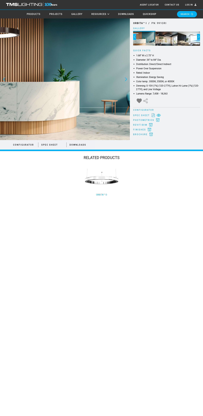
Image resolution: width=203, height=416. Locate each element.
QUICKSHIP (149, 14)
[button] (134, 37)
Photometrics (143, 120)
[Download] (153, 115)
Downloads (78, 145)
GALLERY (76, 14)
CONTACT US (172, 5)
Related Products (101, 158)
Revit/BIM (140, 125)
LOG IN (189, 5)
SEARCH (185, 14)
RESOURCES (98, 14)
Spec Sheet (49, 145)
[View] (159, 115)
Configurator (23, 145)
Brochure (140, 134)
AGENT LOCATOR (149, 5)
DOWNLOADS (126, 14)
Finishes (139, 129)
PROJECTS (55, 14)
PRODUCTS (33, 14)
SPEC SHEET (141, 115)
